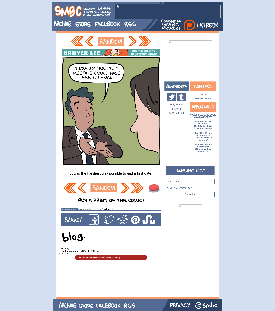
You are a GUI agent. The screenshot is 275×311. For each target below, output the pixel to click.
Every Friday (185, 188)
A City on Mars (176, 104)
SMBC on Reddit (177, 113)
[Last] (145, 41)
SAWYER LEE (196, 115)
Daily (172, 188)
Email (203, 94)
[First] (77, 41)
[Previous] (90, 41)
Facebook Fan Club (203, 99)
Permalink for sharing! (69, 209)
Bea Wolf (176, 109)
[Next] (132, 41)
